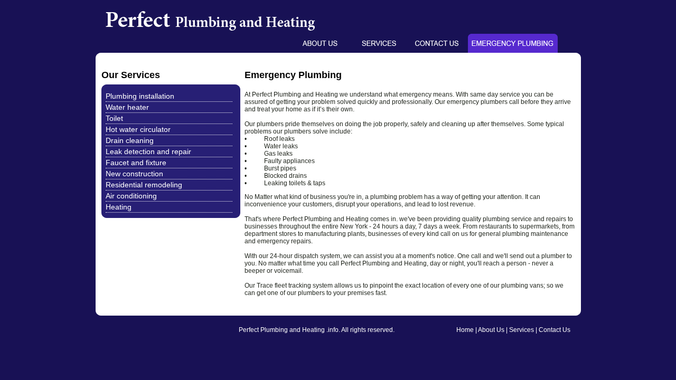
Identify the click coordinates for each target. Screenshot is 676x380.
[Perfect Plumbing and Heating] (235, 31)
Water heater (127, 107)
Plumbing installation (140, 96)
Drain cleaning (130, 140)
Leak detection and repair (148, 151)
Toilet (114, 118)
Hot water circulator (138, 129)
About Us (491, 330)
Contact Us (554, 330)
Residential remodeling (144, 184)
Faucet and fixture (136, 162)
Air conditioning (131, 196)
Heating (119, 207)
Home (465, 330)
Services (521, 330)
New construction (134, 173)
